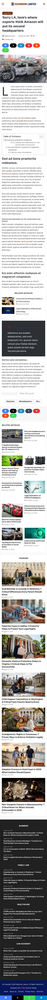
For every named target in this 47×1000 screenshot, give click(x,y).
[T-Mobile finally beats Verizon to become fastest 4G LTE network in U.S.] (12, 436)
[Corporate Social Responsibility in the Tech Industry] (8, 301)
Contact (21, 991)
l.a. (38, 401)
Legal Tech (7, 13)
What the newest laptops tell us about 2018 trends (11, 521)
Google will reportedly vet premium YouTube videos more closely (34, 469)
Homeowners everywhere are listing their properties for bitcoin (12, 485)
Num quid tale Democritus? (23, 121)
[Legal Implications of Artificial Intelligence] (34, 487)
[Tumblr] (28, 411)
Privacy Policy (30, 991)
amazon (11, 401)
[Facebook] (5, 45)
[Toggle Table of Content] (40, 137)
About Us (13, 991)
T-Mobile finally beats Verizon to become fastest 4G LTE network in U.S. (12, 447)
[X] (13, 45)
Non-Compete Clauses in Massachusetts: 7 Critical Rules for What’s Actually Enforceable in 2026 (23, 807)
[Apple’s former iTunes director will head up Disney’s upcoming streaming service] (12, 460)
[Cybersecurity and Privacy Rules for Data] (34, 533)
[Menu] (3, 4)
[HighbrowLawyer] (23, 4)
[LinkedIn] (21, 45)
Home (6, 991)
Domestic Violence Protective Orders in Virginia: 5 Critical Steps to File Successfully (21, 664)
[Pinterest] (28, 45)
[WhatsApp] (5, 50)
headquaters (26, 401)
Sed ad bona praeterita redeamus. (18, 140)
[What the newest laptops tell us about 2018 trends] (12, 510)
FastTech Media (30, 988)
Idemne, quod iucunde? (23, 241)
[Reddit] (36, 45)
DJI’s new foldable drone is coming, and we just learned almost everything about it (34, 434)
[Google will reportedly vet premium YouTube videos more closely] (34, 460)
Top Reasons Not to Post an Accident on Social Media (11, 545)
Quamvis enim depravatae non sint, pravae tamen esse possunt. (27, 144)
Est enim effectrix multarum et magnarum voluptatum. (23, 148)
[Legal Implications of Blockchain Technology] (8, 310)
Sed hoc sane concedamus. (21, 152)
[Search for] (44, 4)
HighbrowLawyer (9, 36)
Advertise (39, 991)
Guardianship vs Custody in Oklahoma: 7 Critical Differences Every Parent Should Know (22, 592)
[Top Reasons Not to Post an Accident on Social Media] (12, 534)
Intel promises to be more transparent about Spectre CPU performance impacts (34, 508)
